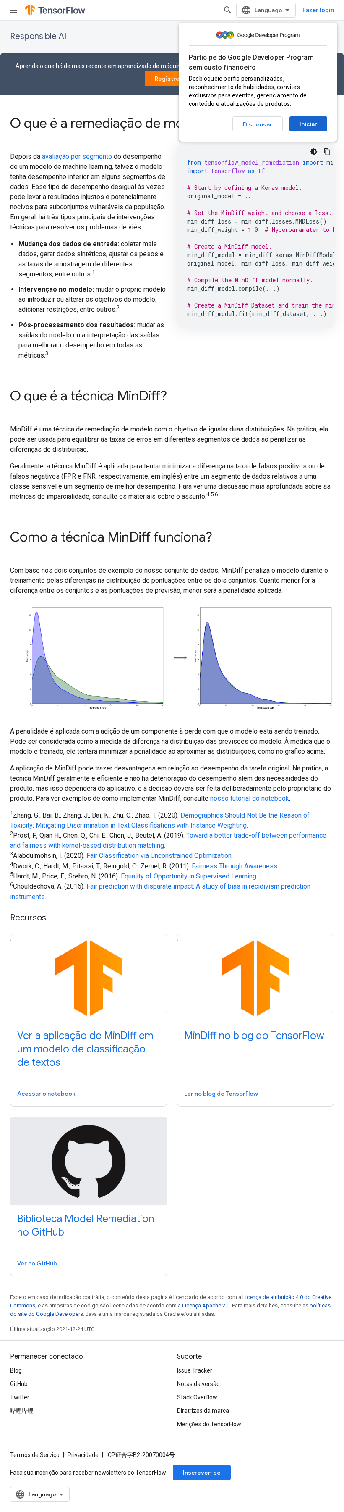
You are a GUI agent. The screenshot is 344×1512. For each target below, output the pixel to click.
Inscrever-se (202, 1472)
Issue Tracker (194, 1370)
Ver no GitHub (37, 1263)
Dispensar (257, 124)
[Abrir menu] (13, 10)
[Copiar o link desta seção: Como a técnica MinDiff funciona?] (223, 538)
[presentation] (172, 123)
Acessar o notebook (46, 1093)
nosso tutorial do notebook (249, 798)
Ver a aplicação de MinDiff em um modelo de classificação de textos (85, 1049)
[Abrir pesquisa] (228, 10)
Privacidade (83, 1455)
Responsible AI (38, 36)
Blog (16, 1370)
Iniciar (308, 124)
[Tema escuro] (314, 151)
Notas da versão (198, 1384)
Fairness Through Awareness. (235, 866)
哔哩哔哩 (22, 1410)
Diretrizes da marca (203, 1410)
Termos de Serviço (35, 1455)
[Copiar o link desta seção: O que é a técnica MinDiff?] (178, 397)
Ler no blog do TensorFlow (221, 1093)
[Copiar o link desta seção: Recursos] (54, 918)
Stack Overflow (197, 1397)
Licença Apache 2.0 (205, 1305)
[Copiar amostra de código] (327, 151)
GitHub (19, 1384)
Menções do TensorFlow (209, 1424)
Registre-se (172, 78)
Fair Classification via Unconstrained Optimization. (159, 856)
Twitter (19, 1397)
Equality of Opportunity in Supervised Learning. (189, 876)
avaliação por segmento (77, 156)
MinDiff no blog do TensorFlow (254, 1035)
